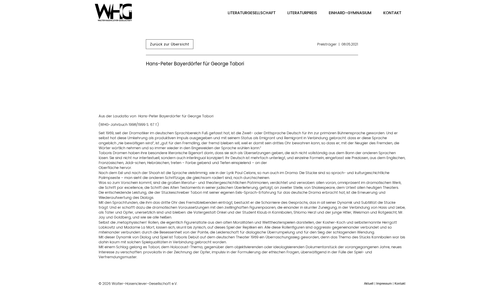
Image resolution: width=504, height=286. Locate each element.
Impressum (384, 283)
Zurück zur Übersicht (169, 44)
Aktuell (368, 283)
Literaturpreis (302, 13)
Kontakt (392, 13)
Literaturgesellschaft (252, 13)
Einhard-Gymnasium (350, 13)
